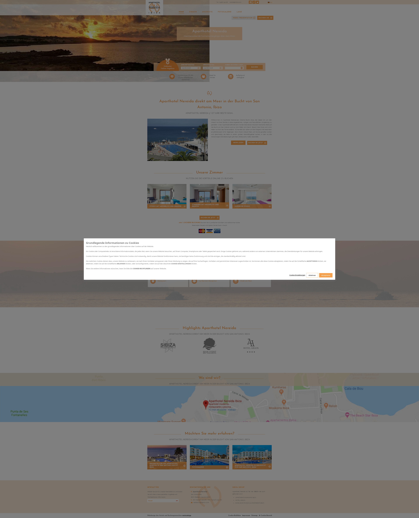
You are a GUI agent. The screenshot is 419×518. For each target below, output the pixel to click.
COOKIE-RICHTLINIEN (141, 268)
